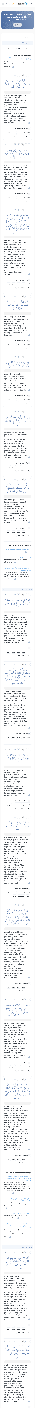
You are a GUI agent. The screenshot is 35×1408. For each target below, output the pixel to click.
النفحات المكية (21, 136)
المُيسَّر (23, 133)
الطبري (27, 136)
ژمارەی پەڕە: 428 (27, 42)
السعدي (13, 133)
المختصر (18, 133)
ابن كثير (8, 133)
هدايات (14, 136)
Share (19, 25)
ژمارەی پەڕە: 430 (27, 1247)
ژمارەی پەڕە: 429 (27, 589)
